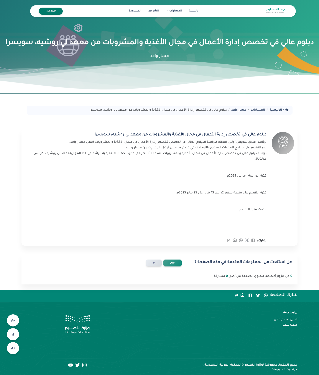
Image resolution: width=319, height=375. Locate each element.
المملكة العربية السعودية (223, 365)
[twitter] (247, 241)
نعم (172, 263)
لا (154, 263)
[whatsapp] (241, 241)
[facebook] (253, 241)
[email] (235, 241)
